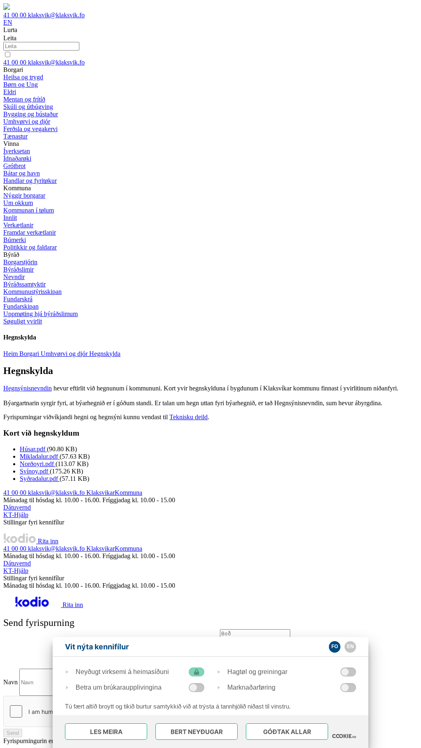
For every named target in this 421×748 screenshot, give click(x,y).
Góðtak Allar (287, 732)
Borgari (30, 353)
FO (334, 646)
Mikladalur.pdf (40, 456)
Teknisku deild (188, 416)
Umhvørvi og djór (65, 353)
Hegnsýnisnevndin (27, 388)
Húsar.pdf (33, 449)
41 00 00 (15, 15)
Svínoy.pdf (35, 471)
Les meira (106, 732)
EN (7, 22)
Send (13, 733)
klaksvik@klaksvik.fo (56, 15)
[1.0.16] (344, 736)
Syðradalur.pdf (40, 478)
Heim (11, 353)
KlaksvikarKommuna (114, 492)
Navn (10, 682)
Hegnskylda (104, 353)
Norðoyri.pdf (38, 463)
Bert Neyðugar (197, 732)
